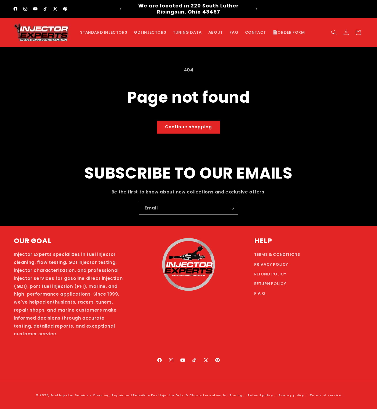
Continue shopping (188, 127)
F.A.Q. (260, 293)
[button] (334, 32)
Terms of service (325, 395)
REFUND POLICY (270, 274)
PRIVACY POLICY (271, 264)
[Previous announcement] (121, 9)
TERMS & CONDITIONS (277, 254)
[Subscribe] (232, 208)
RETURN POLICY (270, 283)
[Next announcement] (256, 9)
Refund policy (260, 395)
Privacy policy (291, 395)
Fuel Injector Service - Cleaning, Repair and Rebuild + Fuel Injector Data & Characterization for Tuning (146, 395)
